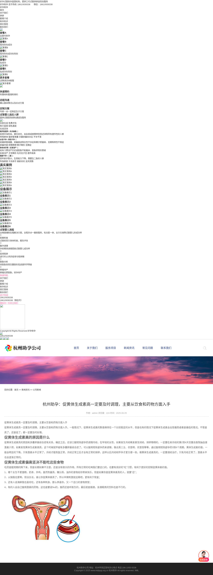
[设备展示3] (6, 204)
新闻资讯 (26, 390)
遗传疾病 (31, 153)
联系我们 (4, 27)
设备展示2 (5, 201)
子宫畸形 (12, 153)
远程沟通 (4, 100)
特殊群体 (4, 137)
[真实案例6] (6, 168)
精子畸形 (21, 145)
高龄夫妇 (21, 161)
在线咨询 (4, 129)
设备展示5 (5, 220)
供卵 (2, 16)
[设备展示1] (6, 192)
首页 (2, 10)
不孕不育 (37, 137)
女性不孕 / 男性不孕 (7, 139)
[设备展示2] (6, 198)
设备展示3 (5, 208)
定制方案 (4, 108)
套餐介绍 (4, 18)
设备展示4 (5, 214)
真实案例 (4, 24)
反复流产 (4, 153)
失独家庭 (4, 161)
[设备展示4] (6, 211)
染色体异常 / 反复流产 (8, 148)
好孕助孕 (4, 7)
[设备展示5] (6, 217)
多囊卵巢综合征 (26, 137)
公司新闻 (37, 390)
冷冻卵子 (12, 161)
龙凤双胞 (29, 161)
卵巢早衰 (4, 145)
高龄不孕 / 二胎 (6, 156)
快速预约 (4, 91)
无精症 (28, 145)
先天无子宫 (22, 153)
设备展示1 (5, 195)
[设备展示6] (6, 223)
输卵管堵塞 (13, 137)
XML (137, 570)
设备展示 (6, 189)
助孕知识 (4, 21)
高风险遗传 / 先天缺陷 (8, 131)
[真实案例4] (6, 171)
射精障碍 (12, 145)
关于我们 (4, 13)
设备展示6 (5, 226)
